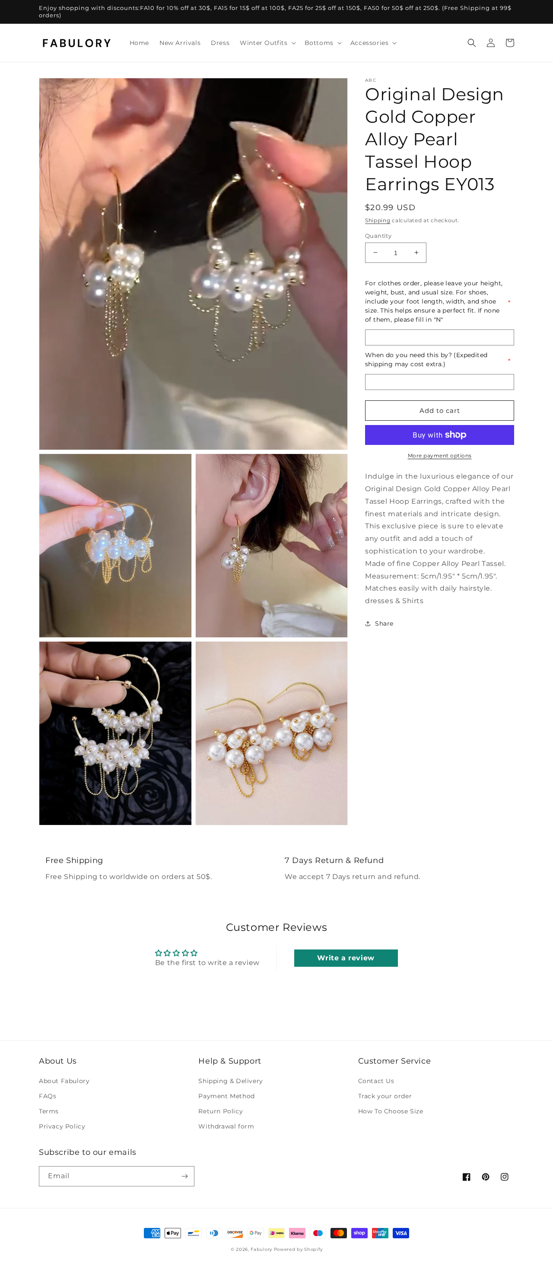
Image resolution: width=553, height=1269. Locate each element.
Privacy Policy (62, 1126)
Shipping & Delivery (230, 1081)
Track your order (385, 1096)
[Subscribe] (184, 1176)
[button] (267, 43)
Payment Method (226, 1096)
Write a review (345, 958)
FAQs (47, 1096)
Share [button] (384, 623)
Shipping (378, 220)
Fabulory (261, 1249)
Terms (49, 1111)
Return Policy (220, 1111)
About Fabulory (64, 1081)
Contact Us (376, 1081)
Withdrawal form (226, 1126)
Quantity (378, 235)
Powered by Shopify (298, 1249)
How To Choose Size (390, 1111)
